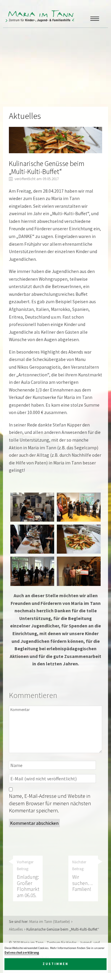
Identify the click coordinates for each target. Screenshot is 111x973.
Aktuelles (16, 929)
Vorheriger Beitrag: (28, 879)
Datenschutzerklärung (21, 953)
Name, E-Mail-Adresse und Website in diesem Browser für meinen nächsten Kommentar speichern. (50, 803)
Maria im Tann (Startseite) (49, 921)
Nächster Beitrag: (82, 876)
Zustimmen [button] (55, 964)
